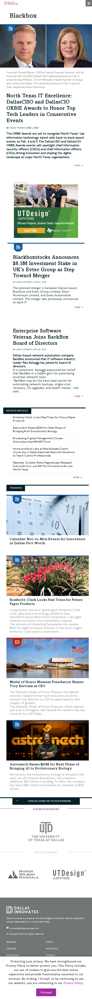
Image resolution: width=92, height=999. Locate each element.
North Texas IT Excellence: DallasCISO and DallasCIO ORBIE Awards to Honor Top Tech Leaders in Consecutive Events (41, 108)
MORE (77, 165)
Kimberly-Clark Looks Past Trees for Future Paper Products (44, 419)
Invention (52, 948)
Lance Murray (17, 128)
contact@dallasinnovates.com (24, 928)
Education (12, 955)
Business (11, 942)
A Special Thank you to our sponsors (49, 801)
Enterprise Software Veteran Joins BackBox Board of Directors (40, 337)
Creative (11, 948)
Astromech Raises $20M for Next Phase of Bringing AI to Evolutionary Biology (39, 429)
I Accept (46, 993)
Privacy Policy (73, 983)
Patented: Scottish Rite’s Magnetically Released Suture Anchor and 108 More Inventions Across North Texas (43, 466)
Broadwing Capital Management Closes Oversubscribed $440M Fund (38, 440)
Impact (49, 942)
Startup (50, 955)
